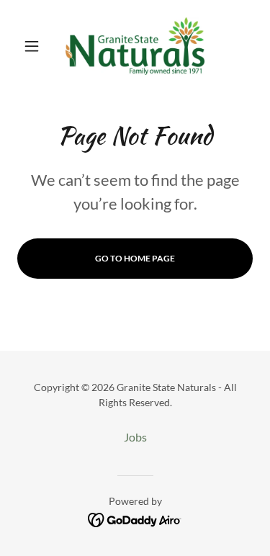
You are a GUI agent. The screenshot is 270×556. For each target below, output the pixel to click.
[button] (35, 46)
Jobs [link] (135, 437)
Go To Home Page (135, 258)
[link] (135, 46)
